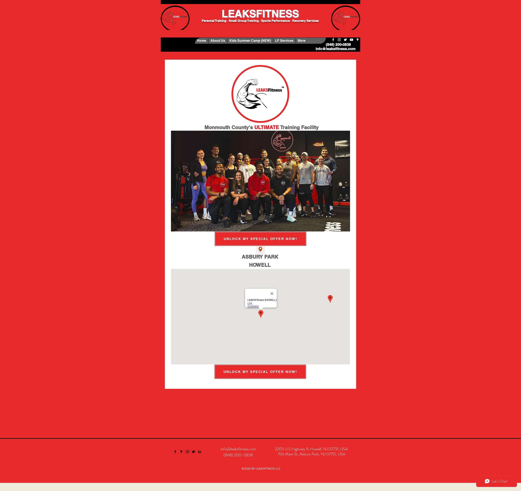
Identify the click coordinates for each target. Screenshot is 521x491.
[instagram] (339, 40)
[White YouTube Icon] (351, 40)
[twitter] (345, 40)
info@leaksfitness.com (336, 49)
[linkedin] (200, 452)
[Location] (260, 249)
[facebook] (333, 40)
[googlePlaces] (358, 40)
